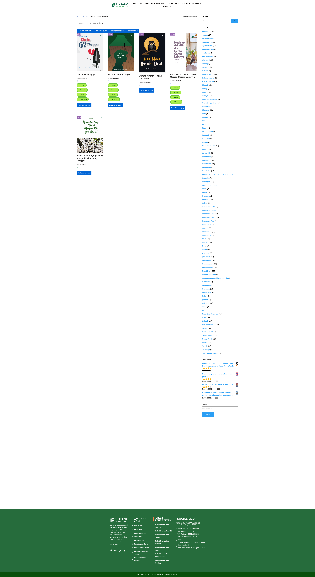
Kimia (204, 189)
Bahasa (205, 71)
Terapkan (208, 414)
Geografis (206, 139)
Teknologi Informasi (210, 353)
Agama (205, 35)
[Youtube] (115, 551)
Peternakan (206, 292)
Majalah (205, 228)
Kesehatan (206, 171)
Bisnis (204, 92)
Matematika (206, 235)
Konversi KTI (160, 3)
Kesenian (206, 178)
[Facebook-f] (111, 551)
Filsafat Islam (207, 131)
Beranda (79, 16)
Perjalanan (206, 285)
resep (204, 307)
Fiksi (204, 121)
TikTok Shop (83, 99)
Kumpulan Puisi (208, 221)
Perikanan (206, 282)
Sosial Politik (207, 339)
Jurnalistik (206, 153)
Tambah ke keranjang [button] (84, 105)
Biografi (205, 85)
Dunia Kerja (206, 106)
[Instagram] (120, 551)
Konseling (206, 199)
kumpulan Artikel (208, 207)
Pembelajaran (207, 264)
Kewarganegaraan (209, 185)
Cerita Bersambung (209, 103)
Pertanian (206, 289)
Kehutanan (206, 167)
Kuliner (205, 203)
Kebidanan (206, 156)
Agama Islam (207, 46)
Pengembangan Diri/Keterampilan (215, 278)
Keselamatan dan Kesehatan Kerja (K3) (217, 174)
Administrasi (207, 31)
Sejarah (205, 321)
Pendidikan (206, 271)
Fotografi (205, 135)
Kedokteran (206, 164)
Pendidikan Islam (209, 275)
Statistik (205, 342)
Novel (204, 249)
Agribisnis (206, 53)
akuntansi (206, 60)
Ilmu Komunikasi (208, 146)
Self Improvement (209, 325)
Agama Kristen (208, 49)
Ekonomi (205, 110)
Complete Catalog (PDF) (86, 30)
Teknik (204, 346)
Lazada (82, 94)
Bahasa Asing (207, 74)
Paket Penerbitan (146, 3)
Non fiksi (205, 242)
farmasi (205, 117)
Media (204, 239)
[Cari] (234, 21)
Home (135, 3)
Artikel (166, 6)
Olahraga (205, 253)
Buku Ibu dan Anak (209, 99)
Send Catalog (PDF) (101, 30)
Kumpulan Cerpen (209, 210)
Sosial (204, 328)
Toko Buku (195, 3)
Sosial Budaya (208, 335)
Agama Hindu (207, 42)
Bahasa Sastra (208, 81)
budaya (205, 96)
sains (204, 310)
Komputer (206, 196)
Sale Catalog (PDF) (133, 30)
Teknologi (206, 350)
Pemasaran (206, 260)
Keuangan (206, 182)
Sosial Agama (207, 332)
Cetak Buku (173, 3)
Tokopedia (83, 90)
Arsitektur (206, 67)
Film (204, 124)
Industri (205, 149)
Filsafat (205, 128)
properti (205, 300)
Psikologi (205, 303)
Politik (204, 296)
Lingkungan (206, 224)
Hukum (205, 142)
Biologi (205, 89)
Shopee (82, 85)
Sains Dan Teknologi (210, 314)
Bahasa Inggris (208, 78)
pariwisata (206, 257)
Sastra (204, 317)
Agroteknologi (207, 56)
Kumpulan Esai (208, 214)
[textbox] (220, 408)
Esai (204, 114)
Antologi (205, 64)
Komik (204, 192)
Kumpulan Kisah (208, 217)
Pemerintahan (207, 267)
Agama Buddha (208, 38)
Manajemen (206, 232)
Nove (204, 246)
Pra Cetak (184, 3)
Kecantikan (206, 160)
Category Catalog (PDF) (117, 30)
